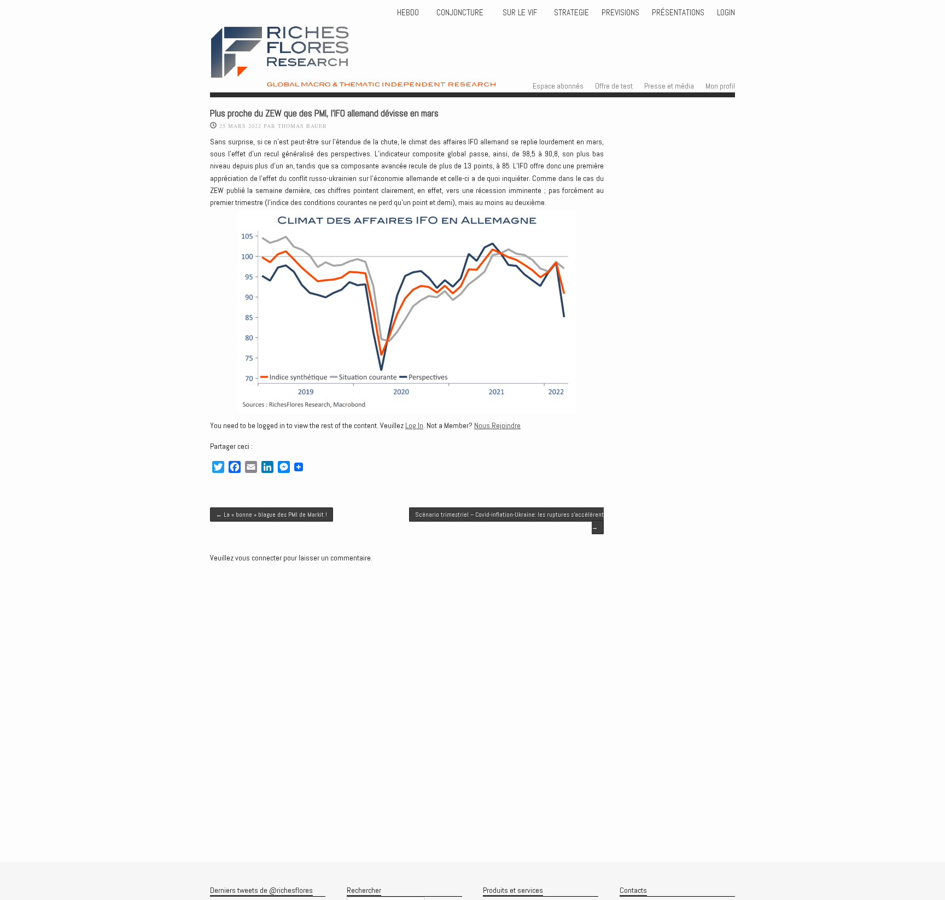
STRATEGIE (570, 12)
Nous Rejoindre (497, 425)
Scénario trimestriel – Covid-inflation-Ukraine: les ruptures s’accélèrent (509, 520)
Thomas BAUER (302, 126)
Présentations (678, 12)
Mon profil (720, 86)
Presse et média (669, 86)
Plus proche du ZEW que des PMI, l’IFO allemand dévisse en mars (324, 113)
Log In (414, 425)
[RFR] (380, 77)
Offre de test (614, 86)
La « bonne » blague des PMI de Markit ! (271, 514)
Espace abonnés (558, 86)
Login (726, 12)
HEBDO (408, 12)
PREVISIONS (620, 12)
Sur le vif (518, 12)
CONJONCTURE (461, 12)
